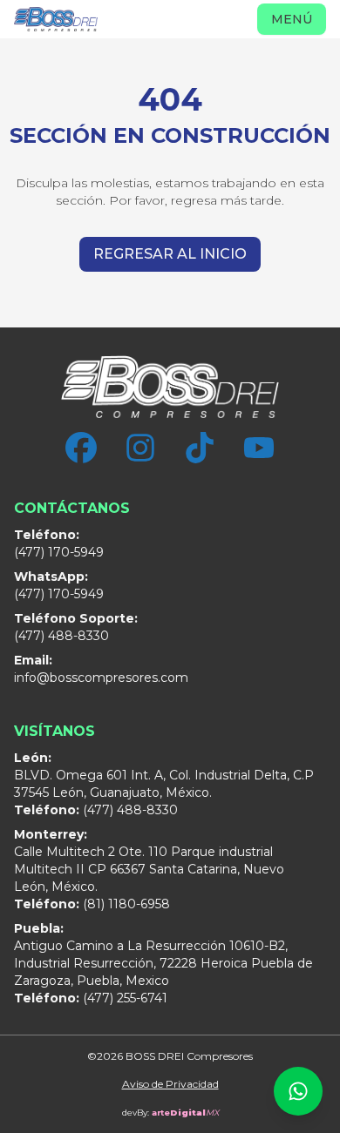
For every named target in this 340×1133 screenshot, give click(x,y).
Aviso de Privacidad (170, 1083)
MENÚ (291, 19)
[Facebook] (81, 447)
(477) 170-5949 (59, 543)
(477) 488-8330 (76, 627)
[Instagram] (140, 447)
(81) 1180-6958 (92, 904)
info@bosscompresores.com (101, 668)
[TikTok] (199, 447)
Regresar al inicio (170, 254)
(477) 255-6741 (90, 998)
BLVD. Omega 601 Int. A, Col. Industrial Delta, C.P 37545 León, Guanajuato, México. (164, 775)
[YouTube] (259, 447)
